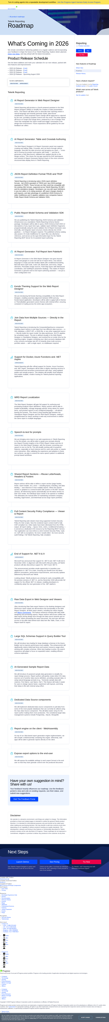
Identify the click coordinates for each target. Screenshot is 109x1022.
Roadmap (79, 71)
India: (10, 928)
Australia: (10, 931)
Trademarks (11, 1006)
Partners (4, 907)
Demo (80, 50)
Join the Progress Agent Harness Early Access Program (78, 2)
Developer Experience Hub (9, 895)
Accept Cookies (85, 1017)
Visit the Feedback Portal (24, 799)
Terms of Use (5, 1011)
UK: (9, 927)
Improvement (24, 83)
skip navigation (11, 8)
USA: (9, 925)
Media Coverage (6, 983)
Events (4, 911)
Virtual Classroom (7, 909)
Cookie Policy (33, 1018)
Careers (4, 984)
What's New (79, 68)
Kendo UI (2, 882)
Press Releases (6, 981)
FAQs (3, 912)
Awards (4, 979)
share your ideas (14, 54)
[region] (54, 1017)
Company (4, 976)
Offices (4, 986)
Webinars (4, 904)
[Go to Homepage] (16, 8)
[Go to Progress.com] (5, 971)
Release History (81, 73)
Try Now (81, 55)
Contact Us (5, 923)
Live (25, 68)
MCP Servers (4, 885)
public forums (93, 86)
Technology (5, 978)
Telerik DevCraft (4, 879)
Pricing (4, 890)
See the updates (81, 95)
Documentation (6, 898)
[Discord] (4, 948)
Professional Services (8, 906)
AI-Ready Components (14, 885)
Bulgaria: (10, 930)
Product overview (83, 46)
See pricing (54, 862)
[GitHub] (4, 946)
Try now (86, 862)
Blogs (3, 903)
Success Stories (6, 917)
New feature (14, 83)
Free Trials (5, 888)
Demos (4, 896)
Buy (88, 50)
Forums (4, 901)
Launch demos (22, 862)
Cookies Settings (100, 1017)
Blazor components (24, 612)
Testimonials (5, 919)
